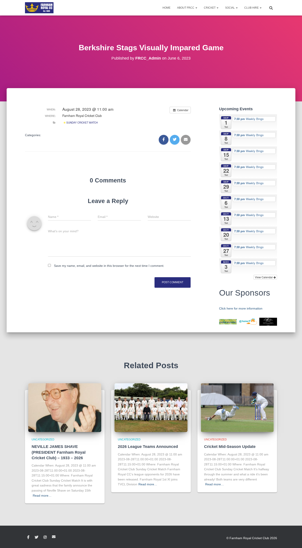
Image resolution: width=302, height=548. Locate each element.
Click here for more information (240, 308)
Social (230, 7)
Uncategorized (43, 439)
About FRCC (186, 7)
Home (166, 7)
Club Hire (251, 7)
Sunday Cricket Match (82, 122)
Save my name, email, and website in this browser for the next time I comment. (109, 265)
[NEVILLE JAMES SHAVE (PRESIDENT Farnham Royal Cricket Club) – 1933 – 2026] (64, 407)
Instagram (45, 537)
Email (54, 537)
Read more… (42, 495)
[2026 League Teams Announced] (151, 407)
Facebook (28, 537)
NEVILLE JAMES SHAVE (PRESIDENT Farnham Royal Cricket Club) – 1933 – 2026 (59, 452)
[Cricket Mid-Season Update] (237, 407)
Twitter (36, 537)
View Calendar (264, 277)
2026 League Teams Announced (148, 446)
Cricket (210, 7)
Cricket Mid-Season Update (230, 446)
